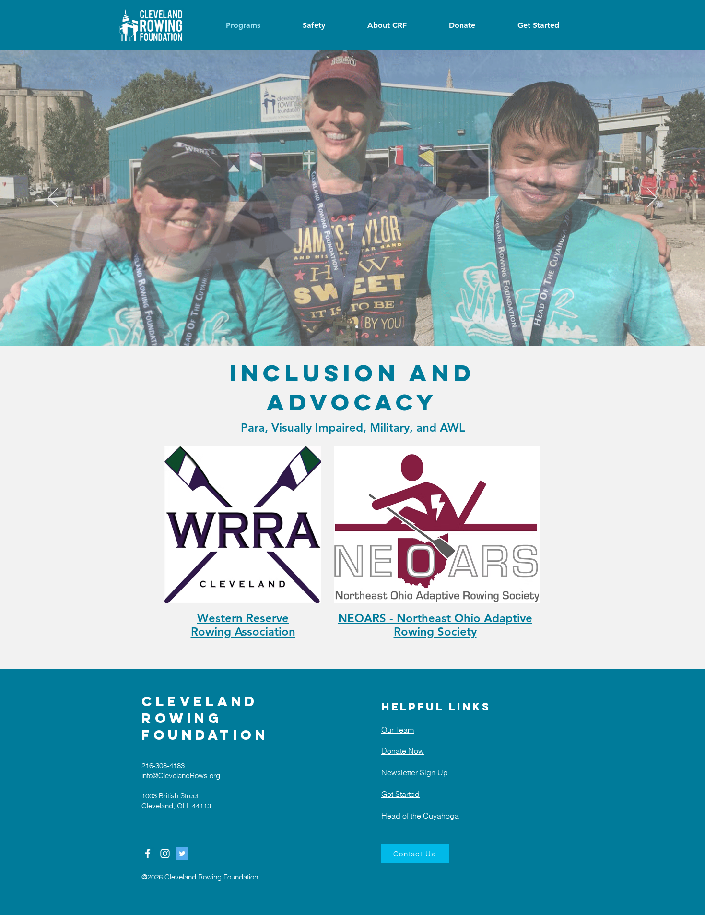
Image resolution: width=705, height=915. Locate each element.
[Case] (348, 326)
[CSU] (356, 326)
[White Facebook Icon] (147, 853)
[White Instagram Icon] (165, 853)
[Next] (652, 198)
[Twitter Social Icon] (182, 853)
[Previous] (53, 198)
